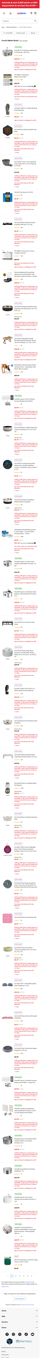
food (25, 1282)
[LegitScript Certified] (10, 1341)
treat (31, 1282)
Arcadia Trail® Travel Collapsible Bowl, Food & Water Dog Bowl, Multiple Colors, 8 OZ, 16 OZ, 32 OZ (25, 849)
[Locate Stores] (31, 13)
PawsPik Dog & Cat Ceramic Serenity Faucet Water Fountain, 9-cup (25, 1199)
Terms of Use (5, 1354)
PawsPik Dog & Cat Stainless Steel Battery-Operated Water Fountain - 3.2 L (25, 594)
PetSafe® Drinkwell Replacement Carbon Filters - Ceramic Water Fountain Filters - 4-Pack (25, 531)
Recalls (4, 1351)
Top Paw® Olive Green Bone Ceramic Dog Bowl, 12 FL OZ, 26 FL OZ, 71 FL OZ (25, 950)
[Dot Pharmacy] (24, 1341)
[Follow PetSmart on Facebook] (7, 1334)
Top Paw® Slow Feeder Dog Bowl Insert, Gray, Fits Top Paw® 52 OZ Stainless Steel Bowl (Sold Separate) (25, 885)
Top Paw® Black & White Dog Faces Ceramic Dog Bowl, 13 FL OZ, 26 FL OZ (25, 429)
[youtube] (32, 1334)
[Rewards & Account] (10, 13)
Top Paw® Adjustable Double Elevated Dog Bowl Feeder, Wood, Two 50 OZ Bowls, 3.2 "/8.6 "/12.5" (25, 340)
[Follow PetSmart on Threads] (19, 1334)
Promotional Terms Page (27, 1304)
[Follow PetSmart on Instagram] (13, 1334)
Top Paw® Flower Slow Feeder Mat (25, 917)
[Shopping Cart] (35, 13)
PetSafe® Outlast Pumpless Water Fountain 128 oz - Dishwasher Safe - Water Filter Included (25, 367)
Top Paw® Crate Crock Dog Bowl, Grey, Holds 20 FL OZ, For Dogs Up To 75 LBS (25, 164)
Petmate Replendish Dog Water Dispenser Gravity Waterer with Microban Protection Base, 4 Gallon (25, 274)
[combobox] (20, 21)
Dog (3, 27)
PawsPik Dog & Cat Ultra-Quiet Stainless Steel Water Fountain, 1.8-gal (25, 563)
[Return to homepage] (21, 13)
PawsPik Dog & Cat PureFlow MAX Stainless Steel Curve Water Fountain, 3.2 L (25, 1141)
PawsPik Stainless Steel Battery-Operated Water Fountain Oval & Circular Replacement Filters (25, 1110)
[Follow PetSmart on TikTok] (26, 1334)
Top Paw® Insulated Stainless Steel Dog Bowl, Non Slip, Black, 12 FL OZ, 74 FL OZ (25, 308)
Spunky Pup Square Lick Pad (23, 192)
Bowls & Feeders (11, 27)
